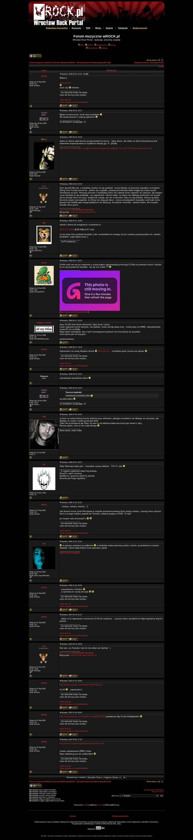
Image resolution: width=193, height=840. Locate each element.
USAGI (44, 113)
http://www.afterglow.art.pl (100, 148)
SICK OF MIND (67, 229)
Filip (44, 417)
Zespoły (100, 63)
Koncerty (76, 28)
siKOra (44, 76)
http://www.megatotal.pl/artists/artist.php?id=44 (82, 743)
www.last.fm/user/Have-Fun (83, 212)
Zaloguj (104, 48)
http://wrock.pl (66, 209)
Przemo (100, 805)
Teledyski (123, 28)
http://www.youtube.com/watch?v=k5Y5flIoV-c (81, 684)
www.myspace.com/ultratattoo (74, 102)
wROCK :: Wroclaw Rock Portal (81, 63)
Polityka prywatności (120, 816)
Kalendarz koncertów (57, 28)
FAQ (82, 45)
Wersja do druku (158, 792)
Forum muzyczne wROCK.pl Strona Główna (47, 63)
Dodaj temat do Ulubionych (154, 790)
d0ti (44, 223)
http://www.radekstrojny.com (73, 148)
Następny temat (157, 63)
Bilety (98, 28)
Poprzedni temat (141, 63)
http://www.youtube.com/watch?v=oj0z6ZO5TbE (82, 716)
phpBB (85, 805)
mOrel (44, 263)
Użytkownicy (102, 45)
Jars (44, 186)
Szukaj (90, 45)
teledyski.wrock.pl (84, 209)
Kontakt (73, 816)
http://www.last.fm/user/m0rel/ (74, 312)
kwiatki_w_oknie (44, 323)
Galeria (109, 28)
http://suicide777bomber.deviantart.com (133, 148)
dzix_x (44, 139)
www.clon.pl (65, 83)
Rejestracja (93, 48)
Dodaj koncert (140, 28)
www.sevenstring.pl (70, 552)
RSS (88, 28)
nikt (44, 544)
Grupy (113, 45)
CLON (108, 63)
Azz (44, 464)
